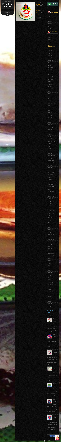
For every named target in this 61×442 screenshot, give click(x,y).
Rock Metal (50, 267)
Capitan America (50, 96)
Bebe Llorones (50, 79)
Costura (49, 119)
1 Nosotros (49, 16)
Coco (48, 108)
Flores (49, 148)
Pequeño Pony (50, 234)
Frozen (49, 153)
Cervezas (49, 100)
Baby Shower (50, 69)
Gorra (49, 163)
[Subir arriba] (57, 437)
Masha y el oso (50, 196)
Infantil (49, 177)
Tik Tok (49, 287)
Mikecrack (49, 203)
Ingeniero (49, 179)
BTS (48, 65)
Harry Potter (50, 169)
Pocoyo (49, 246)
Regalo (49, 263)
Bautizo (49, 77)
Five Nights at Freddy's (52, 146)
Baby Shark (50, 67)
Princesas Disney (51, 255)
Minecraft (49, 205)
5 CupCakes (50, 23)
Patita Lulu (49, 227)
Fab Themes (57, 441)
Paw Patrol (49, 229)
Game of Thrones (51, 160)
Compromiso (50, 112)
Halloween (49, 167)
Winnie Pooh (50, 303)
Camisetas (49, 93)
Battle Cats (50, 76)
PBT (51, 441)
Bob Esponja (50, 88)
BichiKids (49, 84)
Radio (49, 260)
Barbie (49, 72)
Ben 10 (49, 81)
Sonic (49, 277)
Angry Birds (50, 58)
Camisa (49, 91)
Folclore (49, 150)
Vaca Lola (49, 298)
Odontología (50, 224)
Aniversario (50, 60)
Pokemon (49, 248)
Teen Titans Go (50, 284)
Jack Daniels (50, 182)
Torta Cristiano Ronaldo (54, 320)
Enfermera (49, 139)
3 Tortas (49, 19)
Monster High (50, 217)
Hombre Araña (50, 172)
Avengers (49, 64)
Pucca (49, 258)
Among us (49, 57)
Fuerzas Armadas (51, 155)
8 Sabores (49, 28)
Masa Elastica (50, 42)
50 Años (49, 53)
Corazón (49, 115)
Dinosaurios (50, 127)
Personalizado (50, 239)
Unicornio (49, 296)
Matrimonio (49, 198)
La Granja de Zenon (51, 191)
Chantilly (49, 37)
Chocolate (49, 39)
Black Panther (50, 86)
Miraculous (49, 212)
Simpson (49, 274)
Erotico (49, 143)
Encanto (49, 138)
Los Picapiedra (50, 193)
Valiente (49, 299)
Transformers (50, 294)
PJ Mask (49, 225)
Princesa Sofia (50, 253)
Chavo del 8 (50, 101)
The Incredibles (50, 286)
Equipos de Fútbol (51, 141)
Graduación (50, 165)
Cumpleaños (50, 120)
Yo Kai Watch (50, 306)
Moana (49, 215)
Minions (49, 208)
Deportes (49, 124)
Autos (49, 62)
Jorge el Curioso (50, 184)
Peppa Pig (49, 232)
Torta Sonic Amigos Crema (55, 385)
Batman (49, 74)
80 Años (49, 55)
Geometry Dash (50, 162)
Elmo (48, 136)
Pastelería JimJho (7, 5)
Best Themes (48, 441)
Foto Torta (49, 41)
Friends (49, 151)
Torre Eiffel (49, 291)
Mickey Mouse (50, 201)
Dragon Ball (50, 134)
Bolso (49, 89)
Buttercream (50, 35)
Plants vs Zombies (51, 244)
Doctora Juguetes (51, 131)
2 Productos (50, 18)
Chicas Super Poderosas (52, 103)
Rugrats (49, 268)
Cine (48, 105)
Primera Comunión (51, 251)
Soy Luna (49, 279)
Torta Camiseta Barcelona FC (55, 336)
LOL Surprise (50, 189)
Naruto (49, 222)
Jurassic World (50, 186)
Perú (48, 241)
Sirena (49, 275)
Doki (48, 132)
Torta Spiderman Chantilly (55, 417)
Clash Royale (50, 107)
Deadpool (49, 122)
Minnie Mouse (50, 210)
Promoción (49, 256)
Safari (49, 270)
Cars (48, 98)
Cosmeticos (50, 117)
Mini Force (49, 206)
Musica (49, 220)
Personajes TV (50, 237)
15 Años (49, 50)
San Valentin (50, 272)
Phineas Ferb (50, 243)
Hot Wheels (50, 174)
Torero (49, 289)
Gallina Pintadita (50, 158)
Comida (49, 110)
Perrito (49, 236)
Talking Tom (50, 282)
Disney (49, 129)
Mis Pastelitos (50, 213)
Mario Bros (49, 194)
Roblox (49, 265)
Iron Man (49, 181)
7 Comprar (49, 26)
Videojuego (49, 301)
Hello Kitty (49, 170)
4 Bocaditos (50, 21)
